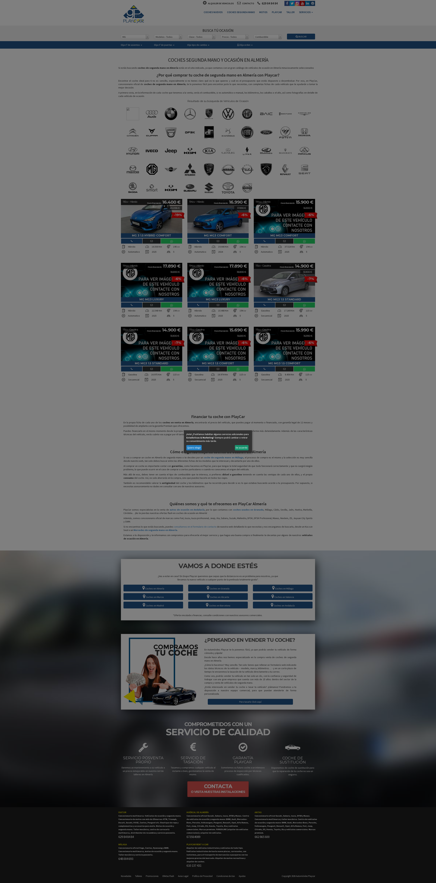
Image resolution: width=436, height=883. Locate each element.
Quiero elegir (194, 447)
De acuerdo (241, 447)
